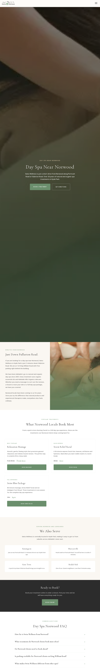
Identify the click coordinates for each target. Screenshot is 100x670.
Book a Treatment (40, 187)
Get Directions (61, 187)
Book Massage (27, 467)
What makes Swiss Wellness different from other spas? (36, 663)
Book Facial (73, 467)
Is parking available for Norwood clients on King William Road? (41, 656)
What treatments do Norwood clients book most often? (37, 641)
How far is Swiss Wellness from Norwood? (32, 634)
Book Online (49, 602)
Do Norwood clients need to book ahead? (31, 649)
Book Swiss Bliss (27, 503)
